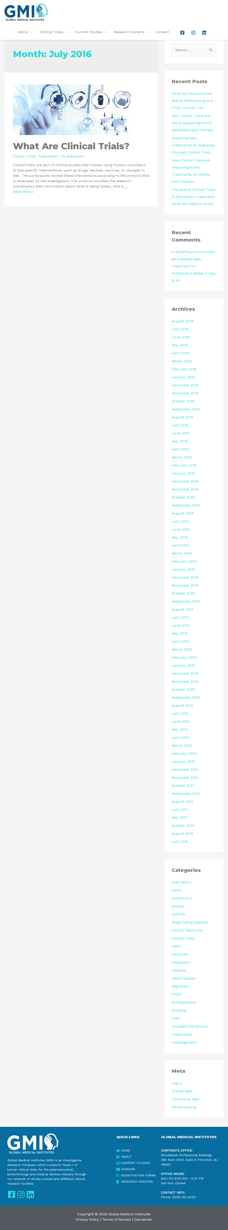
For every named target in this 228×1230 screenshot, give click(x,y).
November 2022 (185, 681)
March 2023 (182, 649)
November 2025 (185, 393)
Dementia (180, 954)
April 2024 (180, 545)
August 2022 (182, 705)
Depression (181, 962)
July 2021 (180, 809)
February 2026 (184, 369)
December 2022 (185, 673)
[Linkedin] (30, 1194)
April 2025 (180, 449)
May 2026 (180, 345)
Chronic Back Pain (187, 930)
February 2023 (184, 657)
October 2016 (183, 825)
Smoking (179, 1010)
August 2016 (182, 833)
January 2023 (183, 665)
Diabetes (179, 970)
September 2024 (186, 505)
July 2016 (180, 841)
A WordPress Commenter (193, 252)
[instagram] (194, 32)
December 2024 (185, 481)
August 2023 (182, 609)
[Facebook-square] (11, 1194)
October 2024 (183, 497)
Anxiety (178, 906)
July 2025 (180, 425)
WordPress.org (184, 1107)
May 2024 (180, 537)
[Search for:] (194, 50)
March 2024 (182, 553)
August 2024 (183, 513)
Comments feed (185, 1099)
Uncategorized (184, 1042)
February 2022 (184, 753)
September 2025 (186, 409)
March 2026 (182, 361)
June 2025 (181, 433)
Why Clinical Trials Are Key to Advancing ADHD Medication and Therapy (192, 123)
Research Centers (129, 32)
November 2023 (185, 585)
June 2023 (181, 625)
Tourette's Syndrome (190, 1026)
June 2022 (181, 721)
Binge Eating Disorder (190, 922)
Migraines (180, 986)
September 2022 (186, 697)
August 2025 (182, 417)
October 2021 (183, 785)
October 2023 (183, 593)
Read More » (23, 192)
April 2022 (180, 737)
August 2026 (182, 321)
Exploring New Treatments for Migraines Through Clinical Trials (193, 145)
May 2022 (180, 729)
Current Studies (88, 32)
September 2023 (186, 601)
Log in (177, 1083)
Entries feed (182, 1091)
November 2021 (185, 777)
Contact (162, 32)
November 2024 (185, 489)
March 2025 (182, 457)
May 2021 (179, 817)
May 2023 (180, 633)
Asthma (178, 914)
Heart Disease (183, 978)
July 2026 (180, 329)
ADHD (177, 890)
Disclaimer (143, 1219)
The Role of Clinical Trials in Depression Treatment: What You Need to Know (193, 197)
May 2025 (180, 441)
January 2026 (183, 377)
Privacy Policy (87, 1219)
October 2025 (183, 401)
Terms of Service (116, 1219)
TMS (175, 1018)
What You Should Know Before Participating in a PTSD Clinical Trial (192, 100)
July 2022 (180, 713)
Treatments (48, 156)
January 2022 (183, 761)
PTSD (176, 994)
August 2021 (182, 801)
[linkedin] (205, 32)
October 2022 (183, 689)
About (23, 32)
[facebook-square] (183, 32)
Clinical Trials (51, 32)
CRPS (176, 946)
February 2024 (184, 561)
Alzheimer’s (182, 898)
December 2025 (185, 385)
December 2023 (185, 577)
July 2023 (180, 617)
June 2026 (181, 337)
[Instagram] (21, 1194)
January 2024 (183, 569)
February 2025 (184, 465)
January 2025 (183, 473)
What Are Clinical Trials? (71, 146)
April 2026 (180, 353)
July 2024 (180, 521)
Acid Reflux (181, 882)
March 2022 (182, 745)
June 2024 (181, 529)
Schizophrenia (184, 1002)
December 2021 (185, 769)
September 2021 (186, 793)
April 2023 (180, 641)
